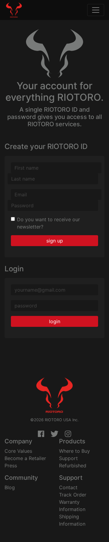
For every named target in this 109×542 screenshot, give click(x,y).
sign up (54, 241)
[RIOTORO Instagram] (68, 434)
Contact (68, 487)
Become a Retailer (25, 458)
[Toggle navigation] (95, 10)
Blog (10, 487)
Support (68, 458)
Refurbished (72, 465)
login (54, 321)
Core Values (18, 451)
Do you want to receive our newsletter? (48, 223)
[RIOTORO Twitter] (54, 434)
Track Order (72, 495)
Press (11, 465)
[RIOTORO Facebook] (41, 434)
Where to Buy (74, 451)
